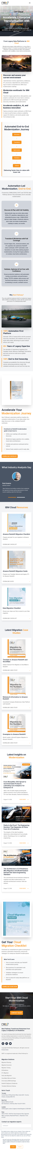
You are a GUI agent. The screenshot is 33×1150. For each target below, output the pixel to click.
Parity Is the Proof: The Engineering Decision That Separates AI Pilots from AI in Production (16, 827)
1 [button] (12, 497)
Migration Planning (6, 1062)
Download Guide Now (9, 986)
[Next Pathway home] (5, 2)
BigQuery (9, 1083)
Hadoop (14, 1086)
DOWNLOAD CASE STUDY (16, 670)
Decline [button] (20, 1146)
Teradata (4, 1086)
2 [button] (21, 497)
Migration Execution (7, 1065)
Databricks (14, 1083)
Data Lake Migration (7, 1075)
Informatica (5, 1080)
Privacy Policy (5, 1049)
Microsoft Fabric (12, 1078)
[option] (16, 482)
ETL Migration (5, 1073)
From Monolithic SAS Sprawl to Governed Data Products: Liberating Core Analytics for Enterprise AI (15, 785)
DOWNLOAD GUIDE (16, 581)
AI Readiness (5, 1070)
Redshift (4, 1083)
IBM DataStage (12, 1080)
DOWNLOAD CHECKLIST (16, 544)
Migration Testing (6, 1067)
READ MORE (23, 799)
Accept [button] (13, 1146)
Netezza (9, 1086)
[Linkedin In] (3, 1043)
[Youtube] (10, 1043)
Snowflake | (4, 1078)
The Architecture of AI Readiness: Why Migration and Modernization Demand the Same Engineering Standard (16, 871)
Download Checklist (9, 456)
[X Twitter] (6, 1043)
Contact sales (16, 1013)
